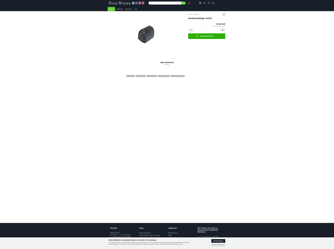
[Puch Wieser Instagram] (191, 3)
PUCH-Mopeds (145, 233)
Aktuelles (128, 9)
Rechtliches (172, 233)
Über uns (119, 9)
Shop (111, 9)
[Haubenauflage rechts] (147, 33)
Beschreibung (167, 62)
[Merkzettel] (209, 3)
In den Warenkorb (206, 36)
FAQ (136, 9)
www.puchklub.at (206, 236)
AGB (170, 235)
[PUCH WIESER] (127, 3)
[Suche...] (183, 3)
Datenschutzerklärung (114, 245)
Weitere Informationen (218, 244)
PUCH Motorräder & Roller (149, 235)
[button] (200, 3)
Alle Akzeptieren (218, 241)
